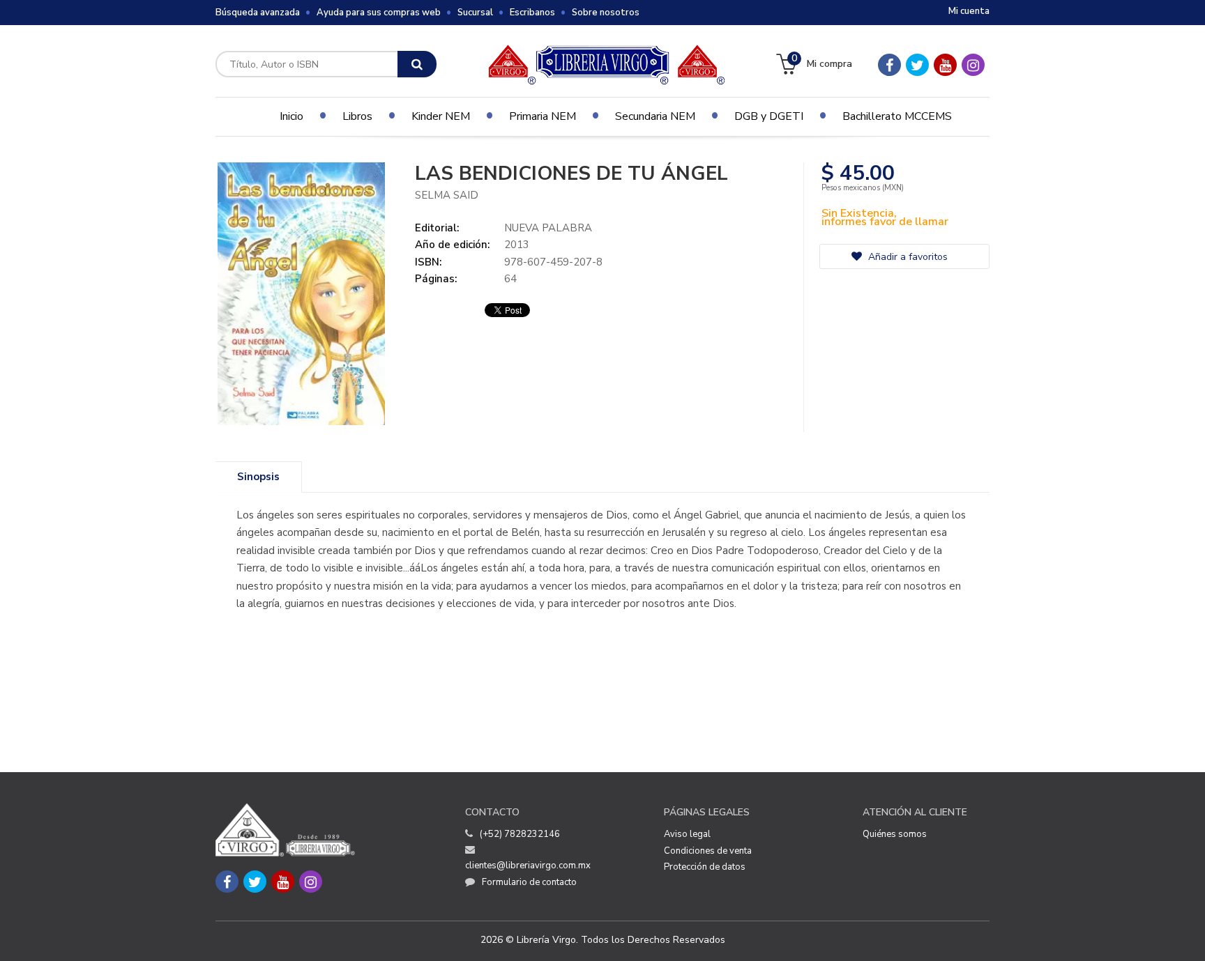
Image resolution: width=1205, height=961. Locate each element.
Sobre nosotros (605, 12)
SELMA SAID (446, 195)
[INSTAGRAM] (973, 65)
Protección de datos (704, 867)
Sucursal (475, 12)
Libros (357, 116)
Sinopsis (258, 477)
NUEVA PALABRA (548, 228)
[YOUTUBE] (945, 65)
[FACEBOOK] (889, 65)
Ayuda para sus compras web (379, 12)
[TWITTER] (917, 65)
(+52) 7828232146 (520, 834)
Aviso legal (687, 834)
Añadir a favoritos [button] (906, 256)
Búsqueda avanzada (257, 12)
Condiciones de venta (708, 851)
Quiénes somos (895, 834)
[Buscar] (417, 64)
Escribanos (532, 12)
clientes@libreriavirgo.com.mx (528, 865)
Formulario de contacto (529, 882)
